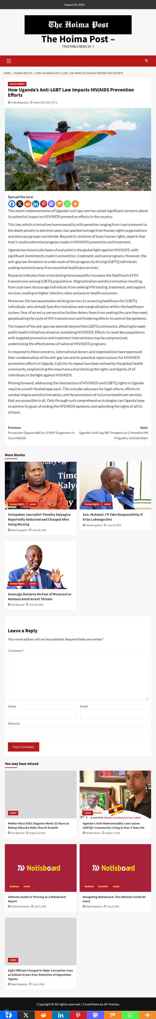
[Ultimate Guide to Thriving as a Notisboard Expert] (41, 868)
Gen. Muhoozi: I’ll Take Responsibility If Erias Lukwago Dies (113, 517)
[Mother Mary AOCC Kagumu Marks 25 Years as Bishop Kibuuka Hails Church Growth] (41, 794)
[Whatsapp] (67, 203)
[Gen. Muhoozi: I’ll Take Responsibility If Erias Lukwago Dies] (115, 485)
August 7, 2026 (112, 833)
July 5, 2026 (40, 906)
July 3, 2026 (38, 984)
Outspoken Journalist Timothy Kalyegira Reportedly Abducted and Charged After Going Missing (39, 519)
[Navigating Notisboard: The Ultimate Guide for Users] (115, 868)
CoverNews (91, 1004)
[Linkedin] (35, 203)
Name (12, 706)
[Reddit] (27, 203)
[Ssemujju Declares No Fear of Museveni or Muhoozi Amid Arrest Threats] (41, 565)
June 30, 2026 (39, 530)
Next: (113, 433)
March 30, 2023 (42, 102)
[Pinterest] (43, 203)
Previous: (41, 433)
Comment (16, 650)
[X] (19, 203)
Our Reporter (18, 604)
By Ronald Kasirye (20, 906)
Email (84, 706)
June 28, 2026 (114, 525)
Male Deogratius (20, 102)
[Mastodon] (51, 203)
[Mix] (59, 203)
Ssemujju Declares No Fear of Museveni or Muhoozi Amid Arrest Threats (40, 597)
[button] (9, 60)
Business (14, 886)
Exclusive (103, 886)
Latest (32, 504)
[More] (75, 203)
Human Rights (17, 84)
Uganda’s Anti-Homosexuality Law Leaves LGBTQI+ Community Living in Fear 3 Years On (113, 825)
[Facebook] (11, 203)
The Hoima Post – (78, 39)
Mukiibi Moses (93, 833)
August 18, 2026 (37, 833)
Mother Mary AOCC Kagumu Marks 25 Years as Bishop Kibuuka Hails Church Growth (38, 825)
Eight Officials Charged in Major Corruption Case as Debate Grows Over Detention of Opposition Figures (40, 974)
